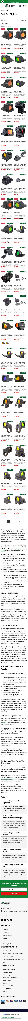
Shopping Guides (7, 944)
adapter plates (13, 779)
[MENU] (2, 6)
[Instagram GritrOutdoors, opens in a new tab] (5, 920)
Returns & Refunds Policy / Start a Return (14, 959)
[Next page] (22, 521)
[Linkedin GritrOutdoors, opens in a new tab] (11, 920)
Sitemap (5, 938)
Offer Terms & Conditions (10, 978)
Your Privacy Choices (12, 1014)
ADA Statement (7, 988)
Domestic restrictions (9, 969)
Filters (22, 20)
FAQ (4, 962)
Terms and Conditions (15, 986)
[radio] (3, 343)
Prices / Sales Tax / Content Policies (13, 953)
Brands (5, 991)
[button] (2, 20)
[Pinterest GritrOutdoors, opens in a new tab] (8, 920)
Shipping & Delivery (8, 956)
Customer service (7, 972)
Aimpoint (18, 549)
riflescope (3, 722)
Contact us (6, 932)
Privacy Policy (15, 981)
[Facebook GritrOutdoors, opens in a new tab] (2, 920)
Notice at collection (8, 1017)
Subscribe (14, 893)
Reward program (7, 975)
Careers (5, 941)
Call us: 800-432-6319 (9, 908)
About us (5, 929)
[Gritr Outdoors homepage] (11, 6)
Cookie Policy (15, 983)
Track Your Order (7, 951)
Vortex (3, 550)
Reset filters (5, 23)
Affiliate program (7, 935)
